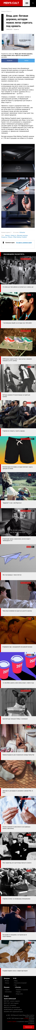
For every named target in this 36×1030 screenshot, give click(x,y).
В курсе (6, 996)
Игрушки (6, 987)
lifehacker (22, 232)
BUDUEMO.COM (13, 1011)
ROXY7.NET (12, 1001)
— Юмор (15, 981)
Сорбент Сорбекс (11, 1021)
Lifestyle (18, 987)
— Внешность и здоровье (21, 989)
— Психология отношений (19, 983)
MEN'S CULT (11, 1003)
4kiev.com (10, 1005)
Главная (3, 11)
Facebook (9, 60)
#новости (13, 235)
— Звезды (6, 983)
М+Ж (14, 978)
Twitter (26, 60)
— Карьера (18, 992)
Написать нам (28, 1027)
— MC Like (6, 981)
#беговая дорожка (22, 235)
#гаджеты (4, 237)
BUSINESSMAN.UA (13, 1009)
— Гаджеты (7, 989)
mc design (26, 1018)
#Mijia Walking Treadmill (20, 237)
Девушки (7, 978)
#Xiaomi (10, 237)
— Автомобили (8, 992)
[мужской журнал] (11, 3)
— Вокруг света (19, 994)
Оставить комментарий (24, 242)
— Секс (15, 985)
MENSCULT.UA (12, 1007)
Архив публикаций (10, 998)
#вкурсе (7, 235)
